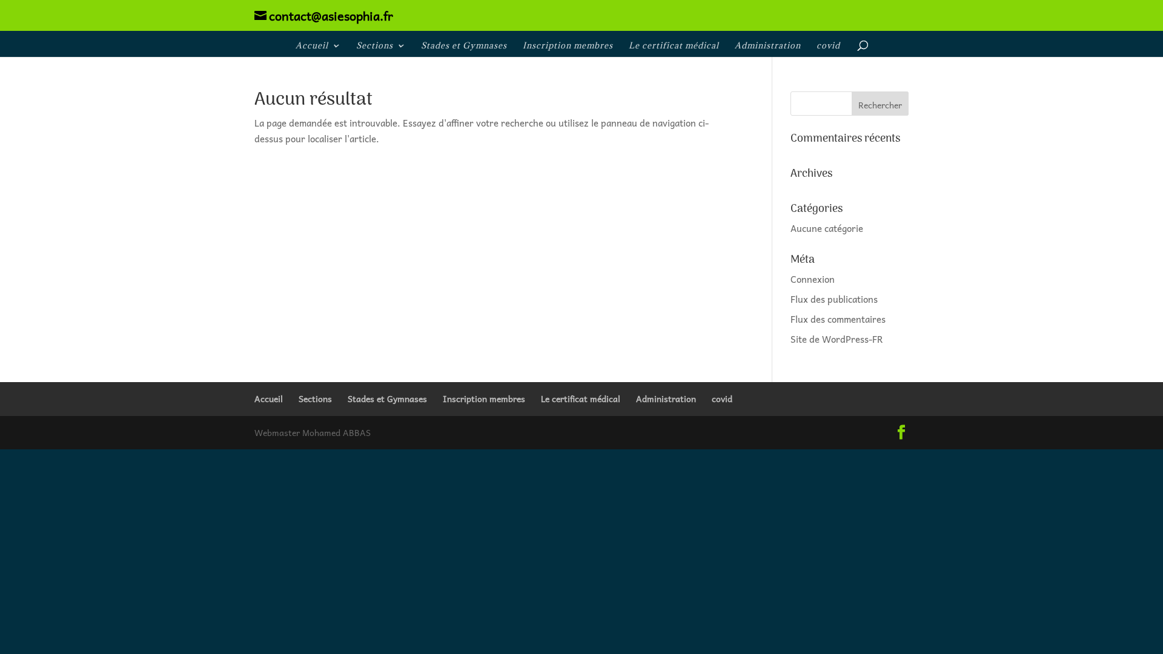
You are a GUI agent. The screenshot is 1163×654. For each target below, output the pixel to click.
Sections (374, 46)
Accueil (312, 46)
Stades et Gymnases (464, 46)
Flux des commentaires (838, 319)
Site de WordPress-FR (836, 339)
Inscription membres (568, 46)
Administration (768, 46)
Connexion (812, 279)
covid (828, 46)
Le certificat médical (674, 46)
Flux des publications (834, 299)
